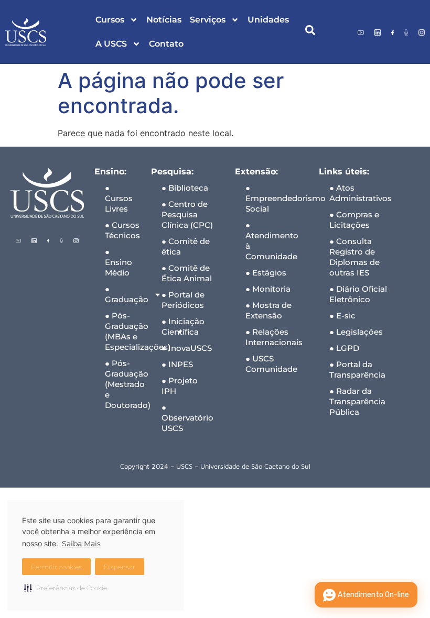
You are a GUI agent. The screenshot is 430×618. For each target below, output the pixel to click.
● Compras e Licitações (354, 219)
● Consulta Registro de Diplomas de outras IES (354, 257)
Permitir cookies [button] (56, 567)
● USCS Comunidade (271, 364)
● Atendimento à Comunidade (271, 240)
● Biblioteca (185, 188)
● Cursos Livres (119, 198)
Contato (166, 44)
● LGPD (344, 348)
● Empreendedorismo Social (276, 198)
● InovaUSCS (187, 348)
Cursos (109, 20)
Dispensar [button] (119, 567)
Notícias (163, 20)
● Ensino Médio (118, 262)
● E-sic (342, 316)
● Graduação (123, 294)
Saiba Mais (81, 543)
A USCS (111, 44)
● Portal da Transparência (357, 369)
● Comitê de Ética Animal (187, 273)
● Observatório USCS (187, 417)
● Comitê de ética (186, 246)
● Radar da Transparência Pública (357, 401)
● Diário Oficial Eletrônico (358, 294)
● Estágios (265, 273)
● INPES (177, 364)
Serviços (207, 20)
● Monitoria (268, 289)
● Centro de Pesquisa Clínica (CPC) (187, 214)
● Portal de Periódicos (183, 300)
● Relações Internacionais (274, 337)
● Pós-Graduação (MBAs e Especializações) (123, 331)
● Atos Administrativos (360, 193)
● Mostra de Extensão (268, 310)
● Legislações (356, 332)
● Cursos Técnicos (122, 230)
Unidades (268, 20)
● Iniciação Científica (183, 326)
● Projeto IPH (180, 386)
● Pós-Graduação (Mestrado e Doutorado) (123, 384)
